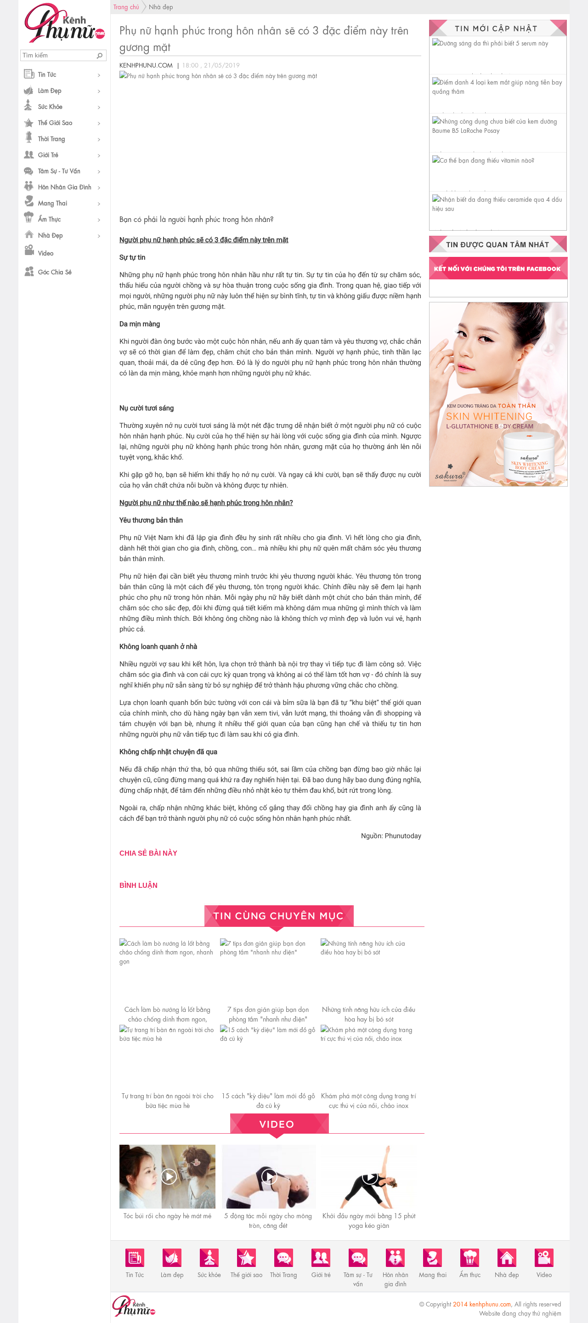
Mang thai (52, 202)
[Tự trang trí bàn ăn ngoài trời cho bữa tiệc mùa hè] (167, 1038)
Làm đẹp (50, 90)
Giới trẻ (48, 154)
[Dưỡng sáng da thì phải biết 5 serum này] (490, 42)
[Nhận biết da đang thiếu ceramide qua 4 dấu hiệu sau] (499, 208)
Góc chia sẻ (55, 271)
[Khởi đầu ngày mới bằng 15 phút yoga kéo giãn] (370, 1177)
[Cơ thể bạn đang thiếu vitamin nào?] (483, 160)
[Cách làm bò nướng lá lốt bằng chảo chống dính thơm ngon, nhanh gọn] (167, 961)
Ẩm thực (49, 218)
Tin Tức (47, 74)
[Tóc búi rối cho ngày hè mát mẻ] (168, 1177)
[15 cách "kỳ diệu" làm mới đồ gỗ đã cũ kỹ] (268, 1038)
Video (45, 252)
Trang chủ (126, 6)
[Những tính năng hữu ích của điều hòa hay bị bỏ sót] (369, 951)
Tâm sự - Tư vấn (59, 170)
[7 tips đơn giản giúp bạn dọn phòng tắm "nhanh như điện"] (268, 951)
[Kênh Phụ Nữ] (64, 40)
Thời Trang (51, 138)
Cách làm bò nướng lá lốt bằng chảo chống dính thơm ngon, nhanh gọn (167, 1018)
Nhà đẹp (50, 234)
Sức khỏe (50, 106)
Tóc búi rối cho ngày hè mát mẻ (167, 1215)
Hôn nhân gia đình (64, 186)
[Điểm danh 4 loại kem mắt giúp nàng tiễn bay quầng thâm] (499, 91)
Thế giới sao (55, 122)
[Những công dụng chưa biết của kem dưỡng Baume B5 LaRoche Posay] (499, 130)
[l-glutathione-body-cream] (498, 486)
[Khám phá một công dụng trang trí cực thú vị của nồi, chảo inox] (369, 1038)
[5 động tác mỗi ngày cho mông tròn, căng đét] (269, 1177)
